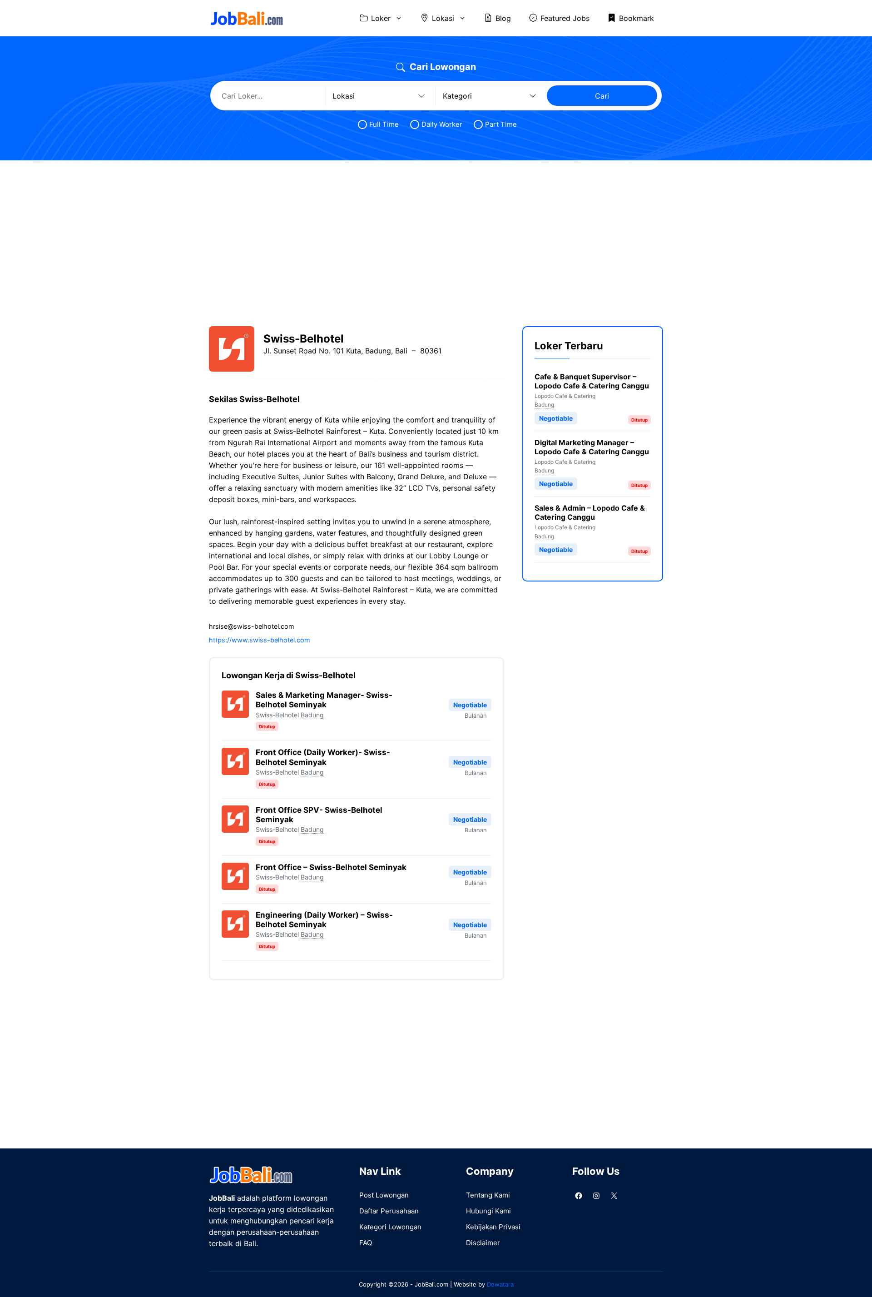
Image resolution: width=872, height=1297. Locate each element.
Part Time (501, 124)
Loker (381, 18)
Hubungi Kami (488, 1211)
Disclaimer (483, 1242)
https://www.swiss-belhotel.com (259, 640)
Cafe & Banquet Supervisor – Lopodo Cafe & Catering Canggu (592, 381)
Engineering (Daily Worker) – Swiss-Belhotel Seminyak (324, 919)
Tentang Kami (488, 1195)
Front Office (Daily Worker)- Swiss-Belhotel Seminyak (323, 757)
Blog (503, 18)
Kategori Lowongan (390, 1226)
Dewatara (500, 1284)
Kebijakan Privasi (493, 1226)
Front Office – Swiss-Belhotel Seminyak (331, 867)
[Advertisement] (436, 235)
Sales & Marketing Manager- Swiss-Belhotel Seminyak (324, 700)
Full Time (384, 124)
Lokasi (443, 18)
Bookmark (636, 18)
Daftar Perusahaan (389, 1211)
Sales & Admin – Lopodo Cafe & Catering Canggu (590, 513)
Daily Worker (441, 124)
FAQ (365, 1242)
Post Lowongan (384, 1195)
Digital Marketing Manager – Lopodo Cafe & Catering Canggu (592, 447)
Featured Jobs (565, 18)
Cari (602, 95)
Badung (312, 715)
